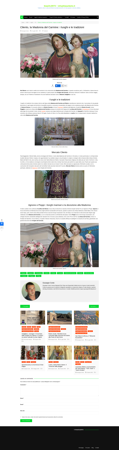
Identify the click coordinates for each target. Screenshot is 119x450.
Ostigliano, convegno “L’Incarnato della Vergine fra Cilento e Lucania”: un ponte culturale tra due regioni (32, 335)
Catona (47, 273)
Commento (23, 384)
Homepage (81, 447)
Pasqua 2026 (88, 362)
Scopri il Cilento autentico (56, 17)
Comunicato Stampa (27, 339)
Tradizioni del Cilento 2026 (27, 331)
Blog (93, 447)
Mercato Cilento (89, 273)
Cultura (33, 326)
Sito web (22, 410)
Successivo (93, 306)
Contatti (67, 17)
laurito (60, 273)
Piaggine (32, 275)
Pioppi (39, 275)
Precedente (25, 306)
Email (22, 404)
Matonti (80, 273)
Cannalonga (86, 109)
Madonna (34, 168)
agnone (24, 273)
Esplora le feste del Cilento (81, 326)
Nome (22, 398)
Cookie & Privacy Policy (83, 17)
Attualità (24, 326)
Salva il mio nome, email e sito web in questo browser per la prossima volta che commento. (42, 417)
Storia (28, 362)
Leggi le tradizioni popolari (40, 17)
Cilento (53, 273)
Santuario (60, 107)
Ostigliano (24, 275)
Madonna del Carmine (70, 273)
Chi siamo (72, 17)
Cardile (43, 111)
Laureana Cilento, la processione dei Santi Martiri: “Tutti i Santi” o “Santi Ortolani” (85, 368)
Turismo (36, 331)
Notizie (26, 17)
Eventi (30, 17)
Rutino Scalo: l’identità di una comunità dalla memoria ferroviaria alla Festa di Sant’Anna (59, 335)
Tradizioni (46, 30)
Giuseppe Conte (25, 30)
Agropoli (31, 273)
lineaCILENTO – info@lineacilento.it (59, 6)
